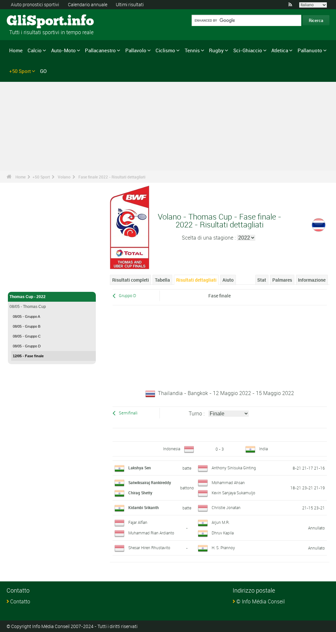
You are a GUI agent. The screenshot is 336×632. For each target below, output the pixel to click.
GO (43, 71)
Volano (64, 176)
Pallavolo (135, 50)
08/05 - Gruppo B (26, 326)
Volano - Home (23, 283)
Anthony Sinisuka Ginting (234, 467)
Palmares (282, 280)
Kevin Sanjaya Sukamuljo (233, 492)
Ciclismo (165, 50)
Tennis (192, 50)
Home (16, 50)
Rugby (216, 50)
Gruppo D (127, 295)
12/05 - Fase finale (28, 356)
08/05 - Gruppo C (27, 336)
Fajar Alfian (137, 522)
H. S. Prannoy (223, 547)
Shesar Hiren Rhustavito (149, 547)
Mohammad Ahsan (228, 482)
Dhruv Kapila (223, 532)
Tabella (162, 280)
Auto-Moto (63, 50)
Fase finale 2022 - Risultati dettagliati (111, 176)
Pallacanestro (100, 50)
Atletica (279, 50)
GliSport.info (31, 21)
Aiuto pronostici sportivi (35, 4)
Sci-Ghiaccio (247, 50)
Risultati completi (130, 280)
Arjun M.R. (221, 522)
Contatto (20, 601)
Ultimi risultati (130, 4)
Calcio (35, 50)
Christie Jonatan (226, 507)
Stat (261, 280)
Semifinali (128, 413)
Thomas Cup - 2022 (28, 296)
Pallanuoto (310, 50)
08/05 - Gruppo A (26, 316)
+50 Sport (20, 71)
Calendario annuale (87, 4)
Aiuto (228, 280)
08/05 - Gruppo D (27, 346)
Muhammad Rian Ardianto (151, 532)
